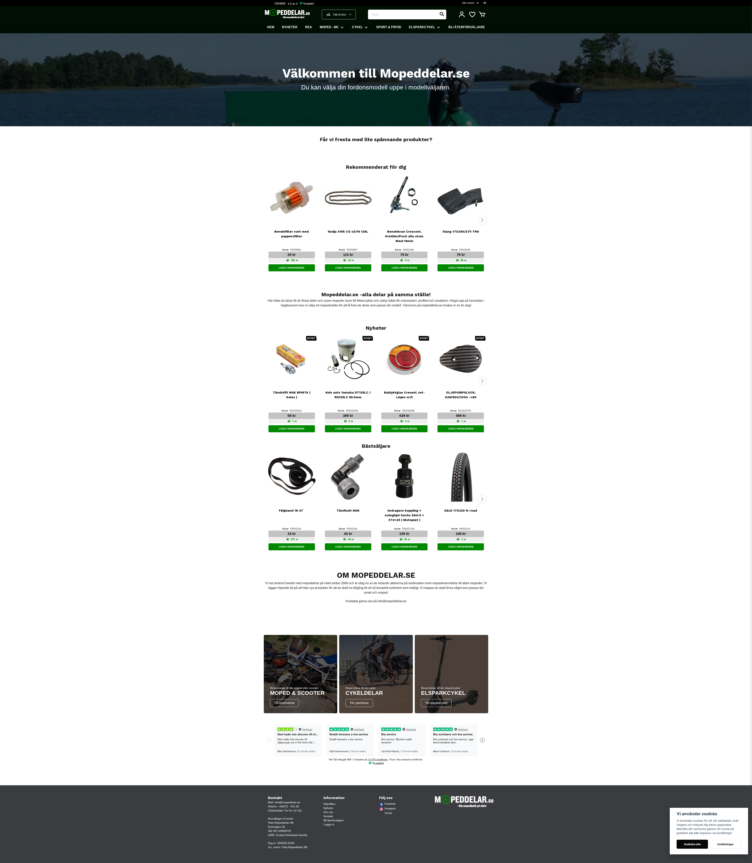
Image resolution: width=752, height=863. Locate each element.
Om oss (328, 812)
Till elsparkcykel (436, 703)
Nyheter (289, 27)
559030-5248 (285, 843)
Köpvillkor (329, 803)
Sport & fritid (388, 27)
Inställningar (725, 844)
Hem (270, 27)
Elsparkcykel (422, 27)
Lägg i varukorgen (291, 267)
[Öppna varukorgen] (482, 14)
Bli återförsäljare (466, 27)
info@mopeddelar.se (392, 601)
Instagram (390, 808)
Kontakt (328, 816)
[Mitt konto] (462, 14)
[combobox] (339, 14)
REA (308, 27)
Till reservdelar (284, 703)
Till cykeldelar (359, 703)
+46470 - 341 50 (288, 806)
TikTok (388, 813)
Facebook (390, 803)
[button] (485, 3)
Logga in (329, 824)
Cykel (357, 27)
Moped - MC (329, 27)
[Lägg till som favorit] (472, 14)
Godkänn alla (692, 844)
